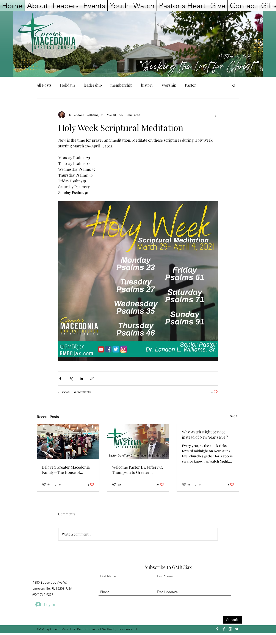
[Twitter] (237, 629)
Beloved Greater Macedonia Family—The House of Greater (66, 469)
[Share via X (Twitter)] (71, 378)
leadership (93, 85)
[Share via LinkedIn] (81, 378)
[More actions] (215, 114)
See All (234, 416)
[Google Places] (217, 629)
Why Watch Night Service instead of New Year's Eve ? (205, 434)
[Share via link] (92, 378)
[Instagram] (230, 629)
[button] (37, 5)
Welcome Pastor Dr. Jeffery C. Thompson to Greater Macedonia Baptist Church (137, 469)
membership (121, 85)
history (147, 85)
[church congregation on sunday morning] (68, 441)
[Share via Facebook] (60, 378)
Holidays (67, 85)
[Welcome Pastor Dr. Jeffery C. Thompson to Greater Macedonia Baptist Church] (138, 441)
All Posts (44, 85)
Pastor (190, 85)
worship (169, 85)
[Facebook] (224, 629)
